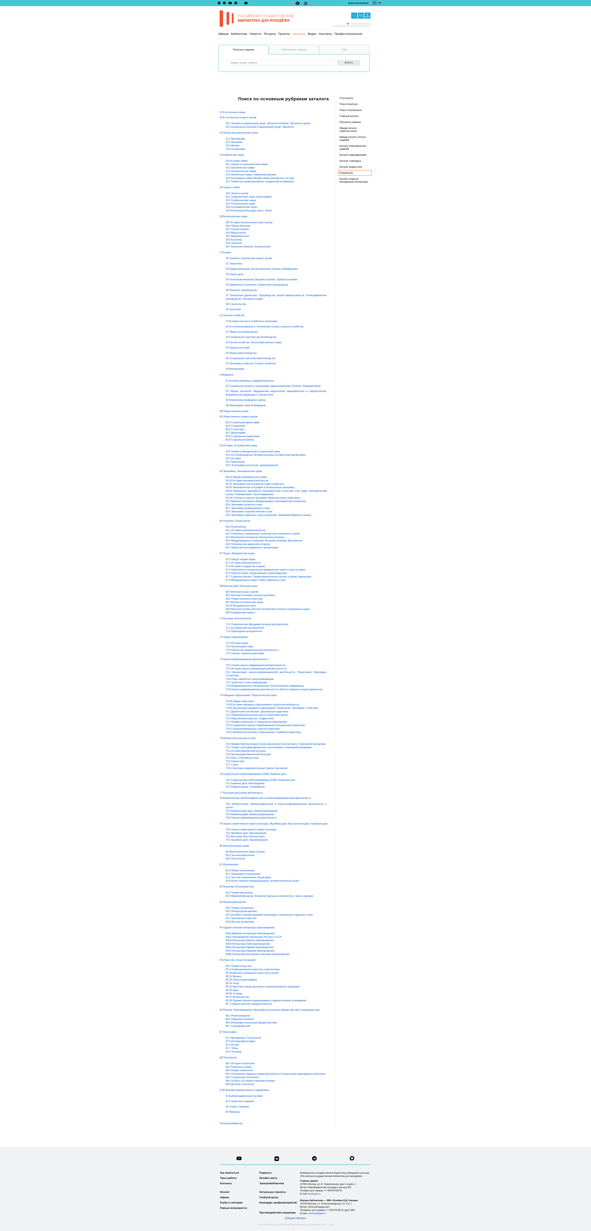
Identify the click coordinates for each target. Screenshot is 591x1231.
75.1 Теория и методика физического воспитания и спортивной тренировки (269, 747)
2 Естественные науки (232, 112)
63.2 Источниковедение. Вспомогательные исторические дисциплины (266, 455)
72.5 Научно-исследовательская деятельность (252, 650)
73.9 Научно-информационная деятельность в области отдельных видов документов (274, 689)
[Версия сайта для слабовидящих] (298, 3)
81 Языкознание (229, 864)
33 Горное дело (234, 274)
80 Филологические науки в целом (245, 851)
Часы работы (228, 1178)
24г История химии (236, 161)
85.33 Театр (232, 983)
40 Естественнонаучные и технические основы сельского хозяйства (265, 326)
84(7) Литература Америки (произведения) (250, 950)
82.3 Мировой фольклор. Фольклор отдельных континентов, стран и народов (269, 896)
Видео (312, 33)
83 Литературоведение (233, 902)
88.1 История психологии (240, 1063)
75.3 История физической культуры (246, 751)
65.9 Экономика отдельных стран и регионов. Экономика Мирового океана (268, 515)
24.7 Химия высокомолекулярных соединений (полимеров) (260, 181)
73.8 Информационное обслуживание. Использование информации (265, 686)
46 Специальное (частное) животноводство (250, 358)
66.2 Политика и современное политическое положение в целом (263, 533)
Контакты (325, 33)
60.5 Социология (235, 425)
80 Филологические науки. (234, 846)
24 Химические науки (232, 155)
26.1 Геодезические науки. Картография (248, 196)
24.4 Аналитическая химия (241, 171)
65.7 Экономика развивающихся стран (248, 508)
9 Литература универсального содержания (244, 1090)
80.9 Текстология (235, 858)
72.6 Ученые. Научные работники (245, 653)
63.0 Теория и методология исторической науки (253, 451)
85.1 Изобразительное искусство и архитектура (253, 969)
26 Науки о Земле (230, 187)
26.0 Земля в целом (237, 193)
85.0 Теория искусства (238, 966)
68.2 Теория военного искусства (244, 598)
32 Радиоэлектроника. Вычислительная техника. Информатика (262, 269)
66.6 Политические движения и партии (248, 544)
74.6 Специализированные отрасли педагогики (253, 728)
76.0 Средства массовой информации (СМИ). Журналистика (260, 780)
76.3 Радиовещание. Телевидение (245, 786)
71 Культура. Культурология (235, 618)
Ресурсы (270, 33)
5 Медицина (226, 374)
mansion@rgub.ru (317, 1213)
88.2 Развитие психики (238, 1067)
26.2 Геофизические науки (241, 200)
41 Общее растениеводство (242, 331)
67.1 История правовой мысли (243, 562)
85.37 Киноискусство (237, 997)
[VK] (220, 3)
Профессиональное (348, 33)
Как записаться (229, 1172)
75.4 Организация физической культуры (248, 754)
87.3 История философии (240, 1041)
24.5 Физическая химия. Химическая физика (251, 174)
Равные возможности (233, 1208)
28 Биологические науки (233, 216)
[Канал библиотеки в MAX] (352, 1159)
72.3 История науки (237, 643)
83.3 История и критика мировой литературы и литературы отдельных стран (269, 914)
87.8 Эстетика (233, 1051)
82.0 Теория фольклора (239, 892)
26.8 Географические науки (241, 207)
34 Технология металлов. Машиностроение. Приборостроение (261, 279)
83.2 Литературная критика (241, 911)
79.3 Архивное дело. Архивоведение (247, 840)
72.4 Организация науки (239, 646)
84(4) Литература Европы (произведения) (250, 940)
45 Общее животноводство (241, 353)
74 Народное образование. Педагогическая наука (248, 695)
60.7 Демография (236, 432)
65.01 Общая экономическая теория (246, 477)
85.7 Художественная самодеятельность (249, 1004)
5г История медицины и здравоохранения (250, 380)
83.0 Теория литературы (240, 908)
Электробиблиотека (271, 1183)
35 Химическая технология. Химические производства (257, 284)
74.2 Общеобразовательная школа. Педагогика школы (257, 715)
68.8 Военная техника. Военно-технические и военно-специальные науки (268, 609)
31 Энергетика (234, 263)
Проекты (284, 33)
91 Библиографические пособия (244, 1096)
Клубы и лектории (231, 1202)
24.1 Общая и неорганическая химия (247, 164)
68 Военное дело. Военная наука (238, 586)
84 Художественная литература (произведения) (247, 927)
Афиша (223, 33)
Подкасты (265, 1172)
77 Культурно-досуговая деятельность (241, 792)
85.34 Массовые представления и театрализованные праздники (262, 986)
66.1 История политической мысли (245, 530)
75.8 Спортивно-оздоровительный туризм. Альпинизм (256, 768)
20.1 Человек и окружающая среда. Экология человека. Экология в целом (268, 123)
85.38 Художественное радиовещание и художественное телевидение (266, 1000)
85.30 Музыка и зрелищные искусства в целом (252, 973)
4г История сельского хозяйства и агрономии (251, 321)
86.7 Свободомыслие (238, 1026)
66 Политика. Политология (235, 521)
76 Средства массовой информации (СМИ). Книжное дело (253, 774)
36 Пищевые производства (241, 290)
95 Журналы (233, 1112)
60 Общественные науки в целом (238, 416)
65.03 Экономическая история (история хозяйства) (255, 484)
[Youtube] (230, 3)
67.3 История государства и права (245, 566)
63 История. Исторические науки (238, 445)
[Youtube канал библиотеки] (239, 1159)
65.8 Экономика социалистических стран (249, 511)
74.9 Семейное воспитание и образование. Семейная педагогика (263, 732)
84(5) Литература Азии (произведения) (248, 944)
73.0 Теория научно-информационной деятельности (255, 665)
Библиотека (239, 33)
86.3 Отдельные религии (239, 1019)
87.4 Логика (232, 1044)
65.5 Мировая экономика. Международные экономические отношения (266, 501)
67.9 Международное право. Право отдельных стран (256, 580)
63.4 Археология (235, 461)
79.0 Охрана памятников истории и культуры (251, 829)
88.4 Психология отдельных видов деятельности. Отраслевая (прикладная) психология (276, 1074)
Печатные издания (243, 49)
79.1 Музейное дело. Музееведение (246, 833)
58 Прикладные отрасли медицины (246, 405)
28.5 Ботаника (234, 239)
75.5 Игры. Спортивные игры (242, 758)
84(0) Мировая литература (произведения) (250, 933)
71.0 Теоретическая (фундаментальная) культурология (257, 624)
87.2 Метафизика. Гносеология (243, 1038)
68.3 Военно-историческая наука (244, 602)
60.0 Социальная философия (242, 422)
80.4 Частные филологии (240, 855)
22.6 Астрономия (235, 149)
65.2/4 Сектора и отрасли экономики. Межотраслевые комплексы (263, 497)
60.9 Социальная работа (240, 439)
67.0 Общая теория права (240, 559)
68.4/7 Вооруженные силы (241, 605)
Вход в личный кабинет (358, 3)
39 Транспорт (233, 309)
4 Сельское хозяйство (232, 315)
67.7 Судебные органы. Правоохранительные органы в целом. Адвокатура (268, 576)
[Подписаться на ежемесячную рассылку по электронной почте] (245, 3)
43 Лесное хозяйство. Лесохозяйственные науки (253, 342)
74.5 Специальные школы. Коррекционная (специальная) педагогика (265, 725)
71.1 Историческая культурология (245, 628)
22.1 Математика (235, 138)
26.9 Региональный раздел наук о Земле (249, 210)
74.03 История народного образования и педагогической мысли (262, 704)
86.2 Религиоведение (238, 1015)
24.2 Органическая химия (240, 167)
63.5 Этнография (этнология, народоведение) (252, 465)
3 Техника (225, 252)
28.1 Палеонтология (237, 229)
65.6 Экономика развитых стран (244, 504)
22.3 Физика (232, 145)
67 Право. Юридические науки (237, 553)
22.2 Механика (234, 142)
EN (379, 3)
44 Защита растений (237, 347)
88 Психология (228, 1057)
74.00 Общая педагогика (240, 701)
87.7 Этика (232, 1048)
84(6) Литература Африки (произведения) (249, 947)
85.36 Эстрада (234, 993)
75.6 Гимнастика (235, 761)
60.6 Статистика (235, 429)
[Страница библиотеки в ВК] (276, 1159)
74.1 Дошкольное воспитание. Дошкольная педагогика (257, 711)
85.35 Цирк (232, 990)
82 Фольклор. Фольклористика (237, 886)
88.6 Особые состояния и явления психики (250, 1080)
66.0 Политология (236, 526)
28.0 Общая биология (238, 225)
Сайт (344, 49)
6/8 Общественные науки (234, 411)
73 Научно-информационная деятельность (244, 659)
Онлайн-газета (268, 1178)
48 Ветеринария (235, 369)
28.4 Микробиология (237, 236)
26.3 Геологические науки (240, 203)
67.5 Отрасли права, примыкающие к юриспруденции (256, 573)
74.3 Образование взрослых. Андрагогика (250, 718)
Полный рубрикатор (231, 1123)
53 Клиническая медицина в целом (245, 400)
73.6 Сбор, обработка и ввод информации (250, 679)
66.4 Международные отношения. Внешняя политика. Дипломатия (264, 540)
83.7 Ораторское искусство (241, 918)
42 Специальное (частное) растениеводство (251, 337)
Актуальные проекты (272, 1192)
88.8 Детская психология (240, 1084)
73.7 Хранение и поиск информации (246, 682)
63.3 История (233, 458)
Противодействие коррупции (277, 1212)
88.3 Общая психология (239, 1070)
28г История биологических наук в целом (249, 222)
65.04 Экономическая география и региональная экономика (260, 487)
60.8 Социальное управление (243, 436)
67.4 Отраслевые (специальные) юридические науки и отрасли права (265, 569)
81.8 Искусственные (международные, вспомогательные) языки (262, 880)
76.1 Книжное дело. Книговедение (245, 783)
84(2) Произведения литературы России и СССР (254, 937)
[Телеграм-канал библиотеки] (225, 3)
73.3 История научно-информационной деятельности (256, 668)
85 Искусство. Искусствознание (238, 960)
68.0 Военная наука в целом (242, 591)
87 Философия (228, 1032)
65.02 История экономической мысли (247, 480)
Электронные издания (294, 49)
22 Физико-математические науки (239, 132)
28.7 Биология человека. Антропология (248, 246)
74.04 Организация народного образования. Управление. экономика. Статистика (272, 708)
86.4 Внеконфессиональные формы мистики (251, 1022)
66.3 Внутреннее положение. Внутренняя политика (255, 537)
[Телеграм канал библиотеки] (314, 1159)
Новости (255, 33)
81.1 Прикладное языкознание (243, 874)
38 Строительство (236, 304)
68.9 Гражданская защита (240, 612)
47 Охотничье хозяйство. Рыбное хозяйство (251, 363)
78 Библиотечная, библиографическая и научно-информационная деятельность (265, 798)
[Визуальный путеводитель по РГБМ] (305, 3)
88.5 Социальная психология (242, 1077)
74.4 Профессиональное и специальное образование (256, 722)
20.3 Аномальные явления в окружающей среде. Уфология (260, 127)
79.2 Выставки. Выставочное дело (245, 836)
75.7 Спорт (232, 764)
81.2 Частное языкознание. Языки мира (248, 877)
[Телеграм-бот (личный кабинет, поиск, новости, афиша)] (235, 3)
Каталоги (299, 33)
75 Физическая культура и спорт (238, 738)
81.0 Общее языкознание (240, 870)
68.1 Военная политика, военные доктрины (250, 595)
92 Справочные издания (240, 1101)
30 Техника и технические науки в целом (249, 258)
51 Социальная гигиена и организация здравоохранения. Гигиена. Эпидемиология (273, 386)
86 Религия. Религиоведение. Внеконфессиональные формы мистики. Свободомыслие (270, 1010)
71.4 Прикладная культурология (244, 631)
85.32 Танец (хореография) (241, 979)
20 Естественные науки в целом (238, 117)
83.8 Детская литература (240, 921)
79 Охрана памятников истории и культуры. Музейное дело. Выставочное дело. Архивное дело (274, 823)
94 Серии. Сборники (237, 1106)
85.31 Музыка (233, 976)
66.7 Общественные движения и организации (252, 547)
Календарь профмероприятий (278, 1202)
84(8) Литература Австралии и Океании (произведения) (257, 954)
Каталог (225, 1192)
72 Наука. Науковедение (234, 637)
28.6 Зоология (234, 243)
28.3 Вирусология (236, 232)
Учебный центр (268, 1197)
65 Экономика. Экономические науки (241, 471)
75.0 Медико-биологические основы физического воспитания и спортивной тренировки (276, 744)
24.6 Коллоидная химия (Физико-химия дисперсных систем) (260, 178)
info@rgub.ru (314, 1193)
